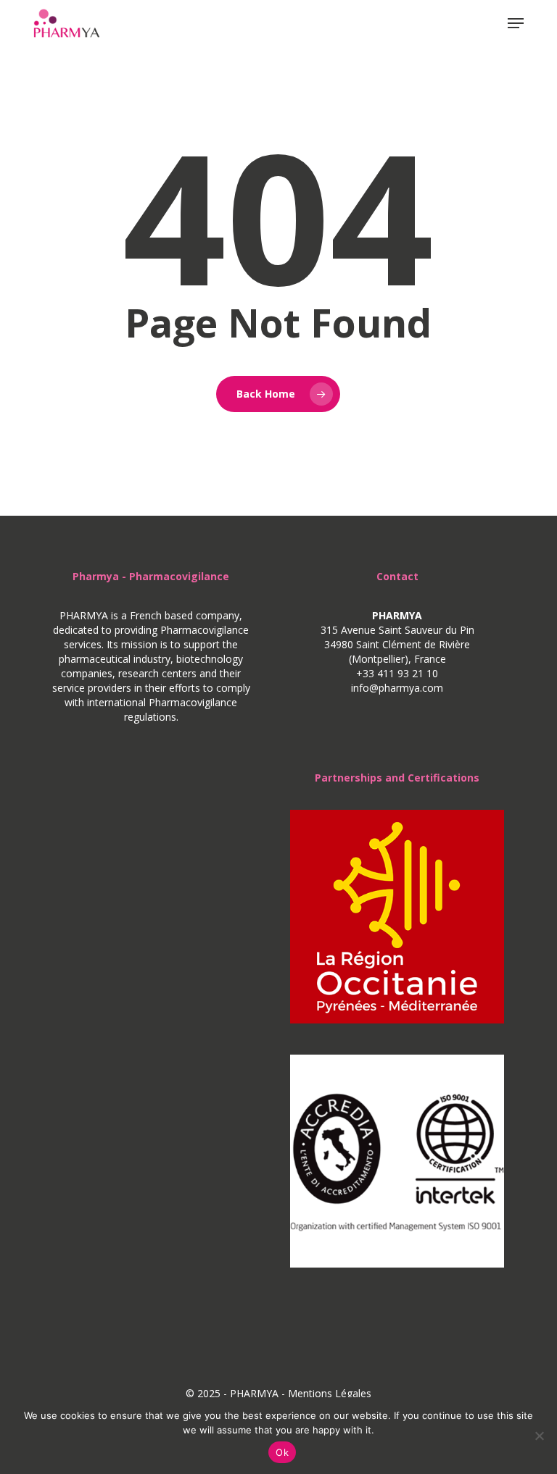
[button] (516, 23)
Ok (282, 1452)
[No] (539, 1435)
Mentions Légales (329, 1393)
